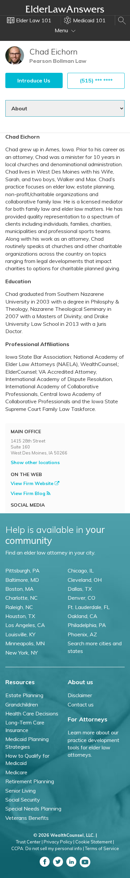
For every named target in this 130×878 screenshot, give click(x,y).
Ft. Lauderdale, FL (89, 607)
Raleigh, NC (19, 607)
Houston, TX (20, 616)
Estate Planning (24, 695)
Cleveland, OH (85, 579)
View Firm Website (33, 483)
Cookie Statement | (94, 841)
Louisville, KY (20, 634)
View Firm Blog (29, 493)
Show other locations (35, 462)
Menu (62, 30)
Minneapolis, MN (25, 643)
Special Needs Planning (33, 808)
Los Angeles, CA (25, 625)
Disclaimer (80, 695)
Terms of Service (102, 848)
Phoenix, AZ (82, 634)
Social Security (22, 799)
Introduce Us (33, 80)
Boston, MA (19, 588)
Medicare (16, 772)
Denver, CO (81, 597)
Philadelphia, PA (87, 625)
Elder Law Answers (65, 9)
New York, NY (21, 652)
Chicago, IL (81, 570)
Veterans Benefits (27, 818)
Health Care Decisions (31, 713)
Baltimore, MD (22, 579)
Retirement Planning (29, 781)
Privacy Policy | (59, 841)
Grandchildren (21, 704)
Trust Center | (29, 841)
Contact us (81, 704)
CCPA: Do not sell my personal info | (47, 848)
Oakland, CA (82, 616)
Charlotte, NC (21, 597)
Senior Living (20, 790)
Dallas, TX (80, 588)
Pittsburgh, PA (22, 570)
